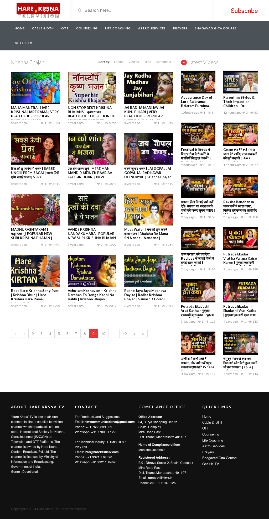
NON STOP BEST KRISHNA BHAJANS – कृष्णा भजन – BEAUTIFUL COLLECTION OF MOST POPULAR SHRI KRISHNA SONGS (91, 116)
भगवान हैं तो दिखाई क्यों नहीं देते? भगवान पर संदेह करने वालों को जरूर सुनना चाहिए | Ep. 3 (198, 208)
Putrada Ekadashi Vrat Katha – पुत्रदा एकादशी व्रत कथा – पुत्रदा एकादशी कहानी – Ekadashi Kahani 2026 (197, 316)
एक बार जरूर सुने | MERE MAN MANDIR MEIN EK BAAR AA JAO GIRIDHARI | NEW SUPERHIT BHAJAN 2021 (90, 174)
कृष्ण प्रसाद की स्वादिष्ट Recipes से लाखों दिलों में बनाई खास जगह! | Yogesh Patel (197, 260)
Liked (147, 61)
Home (20, 28)
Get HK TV (23, 43)
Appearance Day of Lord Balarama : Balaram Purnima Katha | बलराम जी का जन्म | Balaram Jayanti (198, 105)
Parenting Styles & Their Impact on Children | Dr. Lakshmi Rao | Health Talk (240, 105)
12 (125, 333)
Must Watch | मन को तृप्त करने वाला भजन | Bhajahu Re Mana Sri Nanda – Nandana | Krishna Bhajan (146, 235)
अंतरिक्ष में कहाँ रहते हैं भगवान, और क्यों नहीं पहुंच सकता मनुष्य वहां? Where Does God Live (197, 365)
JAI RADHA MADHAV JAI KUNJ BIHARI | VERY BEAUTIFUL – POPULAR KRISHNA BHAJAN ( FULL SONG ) (144, 116)
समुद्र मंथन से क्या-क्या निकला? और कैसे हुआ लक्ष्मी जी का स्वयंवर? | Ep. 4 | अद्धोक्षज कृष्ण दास (240, 365)
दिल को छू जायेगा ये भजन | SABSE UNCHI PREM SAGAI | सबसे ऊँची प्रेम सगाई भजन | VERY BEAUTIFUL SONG (35, 174)
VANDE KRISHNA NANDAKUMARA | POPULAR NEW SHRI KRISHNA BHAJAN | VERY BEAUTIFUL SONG (92, 235)
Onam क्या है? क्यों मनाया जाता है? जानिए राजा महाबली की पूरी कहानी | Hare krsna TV (240, 156)
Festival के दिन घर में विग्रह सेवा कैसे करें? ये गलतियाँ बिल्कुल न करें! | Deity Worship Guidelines (196, 158)
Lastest (119, 61)
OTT (65, 28)
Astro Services (152, 28)
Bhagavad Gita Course (215, 28)
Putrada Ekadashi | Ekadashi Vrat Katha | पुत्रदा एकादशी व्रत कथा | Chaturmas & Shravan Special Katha (240, 316)
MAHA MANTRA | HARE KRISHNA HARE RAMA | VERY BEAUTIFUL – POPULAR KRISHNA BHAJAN (35, 114)
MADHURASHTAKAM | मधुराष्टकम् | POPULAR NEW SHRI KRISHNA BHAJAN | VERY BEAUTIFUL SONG (31, 235)
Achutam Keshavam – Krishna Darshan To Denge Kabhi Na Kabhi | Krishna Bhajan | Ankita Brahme (92, 297)
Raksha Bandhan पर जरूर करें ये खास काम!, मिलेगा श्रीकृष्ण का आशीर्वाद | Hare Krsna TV (240, 208)
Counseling (87, 28)
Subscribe (244, 10)
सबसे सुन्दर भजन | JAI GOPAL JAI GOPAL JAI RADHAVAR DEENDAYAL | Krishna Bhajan (148, 172)
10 (103, 333)
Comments (163, 61)
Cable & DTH (43, 28)
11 (114, 333)
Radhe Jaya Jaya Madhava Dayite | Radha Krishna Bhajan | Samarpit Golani (145, 295)
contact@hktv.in (160, 477)
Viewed (133, 61)
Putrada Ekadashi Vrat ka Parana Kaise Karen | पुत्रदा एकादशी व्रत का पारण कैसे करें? (240, 260)
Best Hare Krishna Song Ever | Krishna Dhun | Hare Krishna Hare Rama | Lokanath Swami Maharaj (35, 297)
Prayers (180, 28)
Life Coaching (118, 28)
